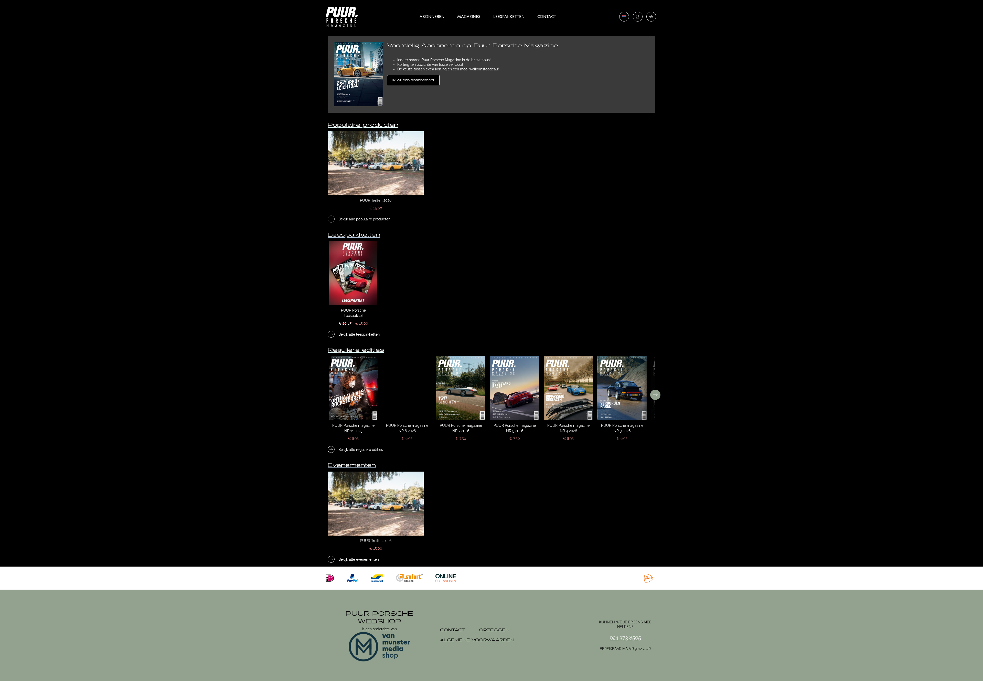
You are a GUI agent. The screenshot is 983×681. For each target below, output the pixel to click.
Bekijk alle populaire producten (364, 219)
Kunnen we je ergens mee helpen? (625, 624)
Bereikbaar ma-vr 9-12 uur (625, 649)
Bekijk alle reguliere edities (360, 450)
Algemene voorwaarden (477, 640)
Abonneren (432, 16)
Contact (546, 16)
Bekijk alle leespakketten (359, 334)
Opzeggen (494, 630)
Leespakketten (509, 16)
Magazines (468, 16)
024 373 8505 (625, 637)
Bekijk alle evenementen (358, 559)
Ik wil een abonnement (413, 80)
